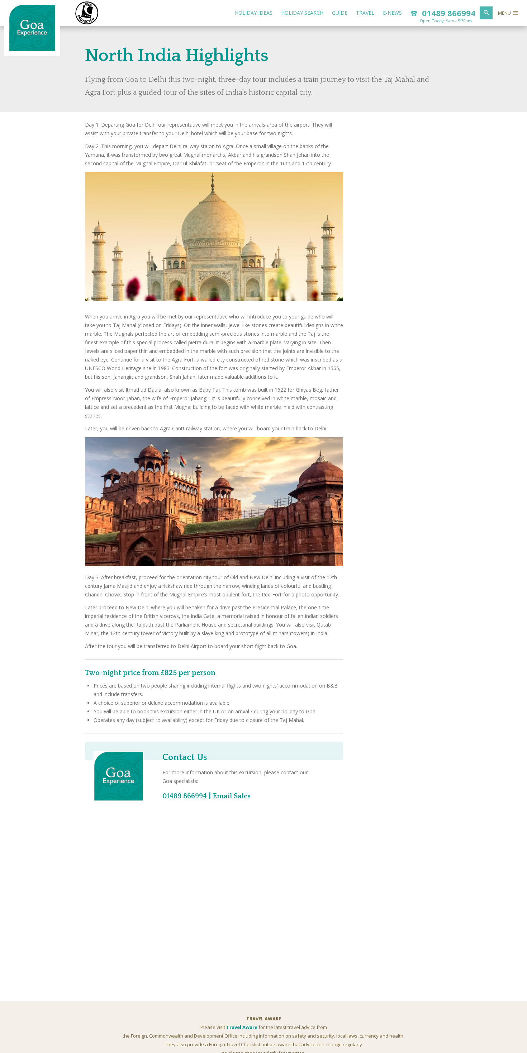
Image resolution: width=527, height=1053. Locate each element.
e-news (392, 12)
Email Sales (232, 796)
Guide (339, 12)
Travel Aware (241, 1027)
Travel (365, 12)
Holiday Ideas (253, 12)
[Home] (32, 49)
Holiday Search (302, 12)
